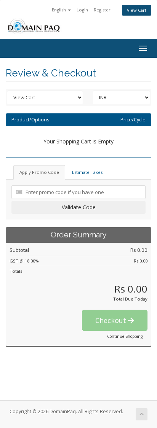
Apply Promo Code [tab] (39, 172)
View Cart (136, 10)
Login (82, 10)
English (59, 10)
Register (102, 10)
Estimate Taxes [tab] (87, 172)
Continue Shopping (125, 336)
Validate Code (79, 207)
